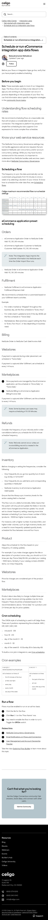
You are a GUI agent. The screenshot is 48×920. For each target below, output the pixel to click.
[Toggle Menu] (44, 4)
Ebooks (4, 846)
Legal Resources (16, 914)
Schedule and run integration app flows (19, 26)
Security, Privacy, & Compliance (11, 912)
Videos (4, 865)
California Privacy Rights (29, 912)
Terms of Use (6, 914)
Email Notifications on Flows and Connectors (23, 737)
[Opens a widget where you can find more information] (38, 916)
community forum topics (16, 100)
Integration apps (25, 21)
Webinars (5, 850)
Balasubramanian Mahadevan (20, 56)
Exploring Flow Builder (21, 749)
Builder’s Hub (7, 858)
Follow (11, 64)
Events (4, 854)
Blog (3, 842)
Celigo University (8, 862)
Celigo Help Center (9, 21)
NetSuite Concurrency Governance (25, 161)
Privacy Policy (31, 910)
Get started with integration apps (16, 23)
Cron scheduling (37, 652)
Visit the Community (24, 807)
